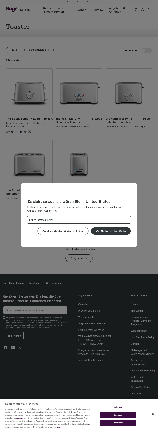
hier (88, 424)
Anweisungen (19, 418)
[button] (111, 231)
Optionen (118, 407)
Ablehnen (118, 415)
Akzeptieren (117, 423)
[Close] (128, 191)
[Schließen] (153, 414)
